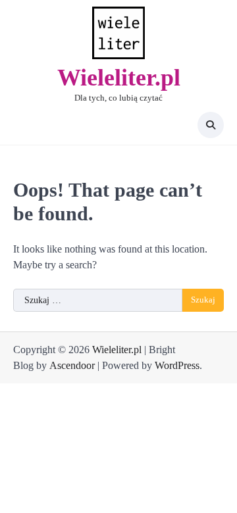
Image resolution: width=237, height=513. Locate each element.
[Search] (211, 125)
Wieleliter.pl (118, 77)
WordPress (177, 365)
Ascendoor (72, 365)
